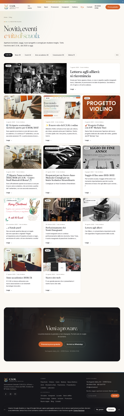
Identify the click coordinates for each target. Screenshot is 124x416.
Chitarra (51, 382)
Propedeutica (71, 385)
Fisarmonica (61, 385)
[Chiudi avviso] (123, 2)
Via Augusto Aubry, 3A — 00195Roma (99, 382)
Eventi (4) (28, 55)
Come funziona (78, 410)
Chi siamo (30, 7)
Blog (82, 7)
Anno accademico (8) (42, 55)
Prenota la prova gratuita (50, 344)
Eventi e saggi (45, 398)
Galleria (75, 7)
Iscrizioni (60, 398)
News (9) (18, 55)
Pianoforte (44, 382)
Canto (57, 382)
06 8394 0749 (98, 7)
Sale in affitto (67, 395)
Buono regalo (45, 401)
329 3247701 (101, 384)
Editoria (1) (71, 55)
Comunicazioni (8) (58, 55)
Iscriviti (115, 395)
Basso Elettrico (72, 382)
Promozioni (55, 7)
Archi (42, 385)
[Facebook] (6, 394)
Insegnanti (65, 7)
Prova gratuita (113, 7)
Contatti (89, 7)
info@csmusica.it (92, 387)
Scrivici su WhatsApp (75, 344)
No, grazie (99, 409)
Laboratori (51, 388)
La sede (59, 395)
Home (5, 17)
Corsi (39, 7)
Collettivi (43, 388)
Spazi (46, 7)
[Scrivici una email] (15, 394)
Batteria (63, 382)
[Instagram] (10, 394)
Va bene (111, 409)
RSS (117, 55)
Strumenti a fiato (50, 385)
